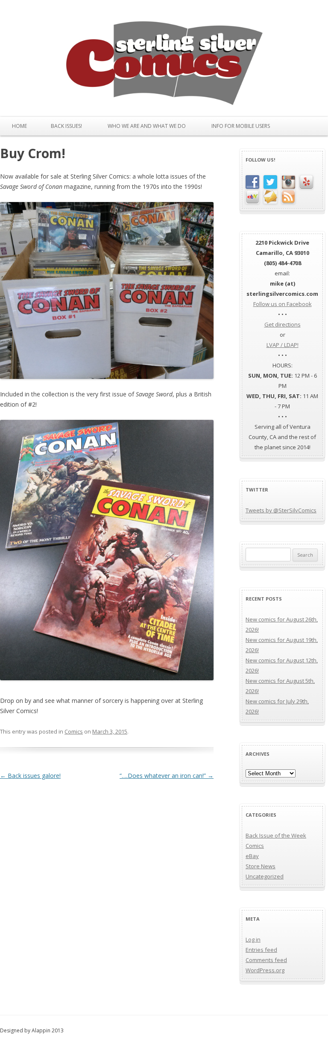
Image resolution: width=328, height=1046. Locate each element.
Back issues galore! (30, 775)
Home (19, 126)
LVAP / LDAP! (282, 345)
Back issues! (66, 126)
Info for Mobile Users (240, 126)
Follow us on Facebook (282, 304)
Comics (73, 731)
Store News (260, 866)
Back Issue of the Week (276, 835)
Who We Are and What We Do (147, 126)
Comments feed (266, 960)
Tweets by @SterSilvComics (281, 510)
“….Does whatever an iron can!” (167, 775)
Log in (253, 939)
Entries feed (261, 950)
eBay (252, 856)
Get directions (282, 324)
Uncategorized (265, 876)
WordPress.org (265, 970)
